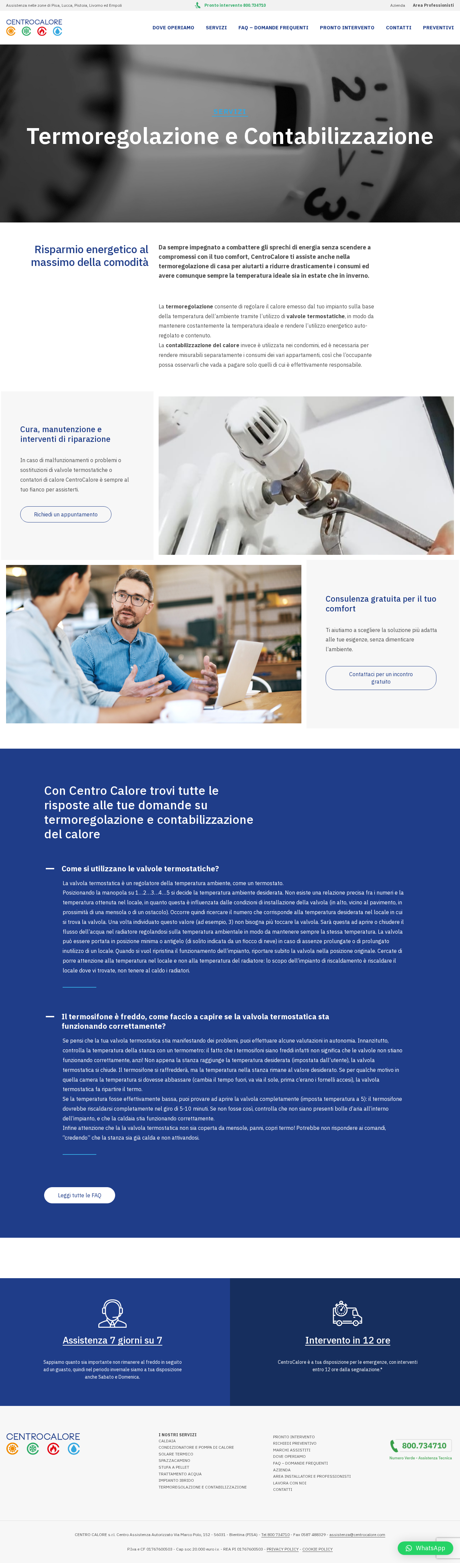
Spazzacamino (174, 1460)
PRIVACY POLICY (283, 1549)
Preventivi (438, 27)
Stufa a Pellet (174, 1467)
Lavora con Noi (289, 1482)
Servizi (216, 27)
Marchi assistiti (291, 1449)
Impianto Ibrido (176, 1480)
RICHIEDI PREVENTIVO (295, 1443)
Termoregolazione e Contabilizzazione (203, 1487)
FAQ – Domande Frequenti (273, 27)
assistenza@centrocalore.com (357, 1534)
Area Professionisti (433, 5)
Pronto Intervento (347, 27)
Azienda (397, 5)
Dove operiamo (173, 27)
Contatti (399, 27)
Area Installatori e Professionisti (312, 1476)
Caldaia (167, 1440)
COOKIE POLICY (317, 1549)
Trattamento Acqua (180, 1473)
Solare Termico (176, 1453)
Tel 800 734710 (275, 1534)
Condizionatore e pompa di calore (196, 1447)
